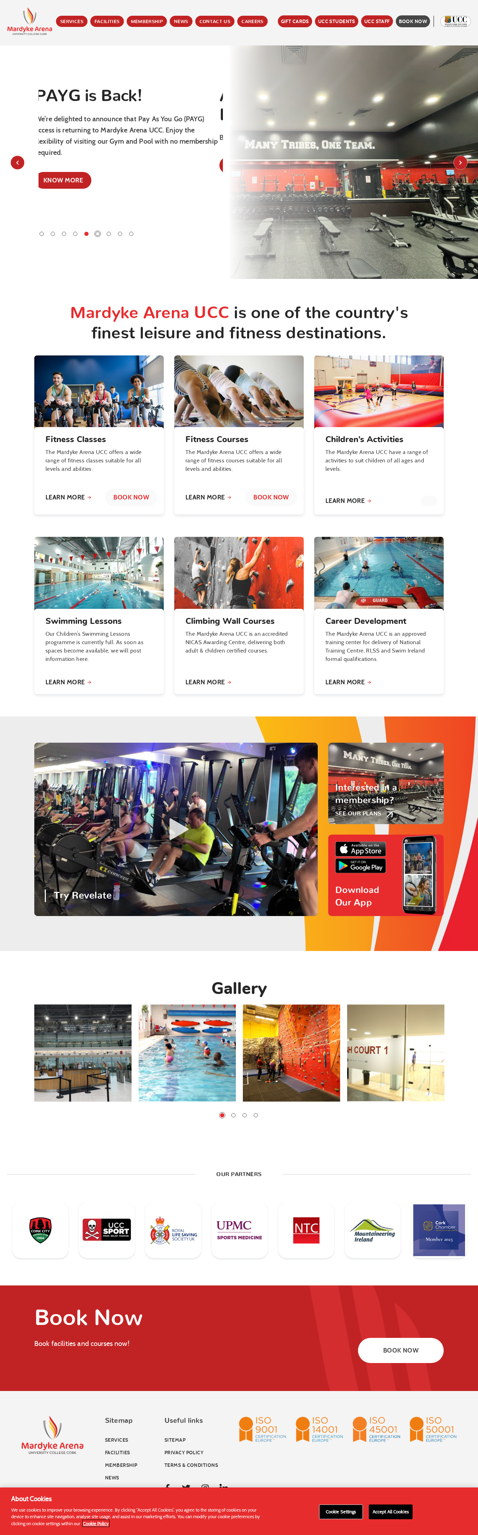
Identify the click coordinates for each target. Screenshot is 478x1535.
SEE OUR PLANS (358, 813)
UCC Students (336, 21)
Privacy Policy (183, 1453)
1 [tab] (41, 234)
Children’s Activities (364, 439)
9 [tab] (131, 234)
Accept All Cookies (391, 1511)
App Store (360, 849)
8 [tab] (120, 234)
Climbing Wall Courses (230, 621)
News (181, 22)
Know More (66, 165)
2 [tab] (53, 234)
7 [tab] (109, 234)
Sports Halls (118, 91)
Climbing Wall (120, 70)
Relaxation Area (123, 101)
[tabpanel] (130, 151)
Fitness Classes (75, 439)
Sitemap (174, 1440)
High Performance (127, 112)
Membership (147, 22)
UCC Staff (377, 21)
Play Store (360, 865)
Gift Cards (295, 21)
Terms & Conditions (191, 1465)
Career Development (365, 621)
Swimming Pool (122, 59)
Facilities (107, 22)
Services (71, 22)
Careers (252, 22)
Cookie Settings (341, 1511)
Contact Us (215, 22)
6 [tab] (97, 234)
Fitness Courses (216, 439)
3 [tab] (64, 234)
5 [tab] (86, 234)
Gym (103, 49)
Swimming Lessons (83, 621)
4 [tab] (75, 234)
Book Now (413, 21)
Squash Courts (122, 80)
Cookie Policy (96, 1523)
